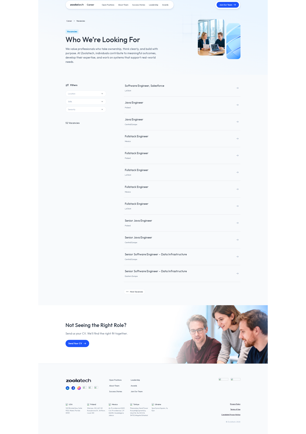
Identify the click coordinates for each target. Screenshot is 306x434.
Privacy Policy (235, 404)
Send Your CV (75, 343)
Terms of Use (235, 409)
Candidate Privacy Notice (230, 415)
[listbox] (86, 94)
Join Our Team (225, 5)
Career (69, 21)
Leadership (135, 380)
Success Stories (115, 391)
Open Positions (115, 380)
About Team (114, 385)
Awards (134, 385)
